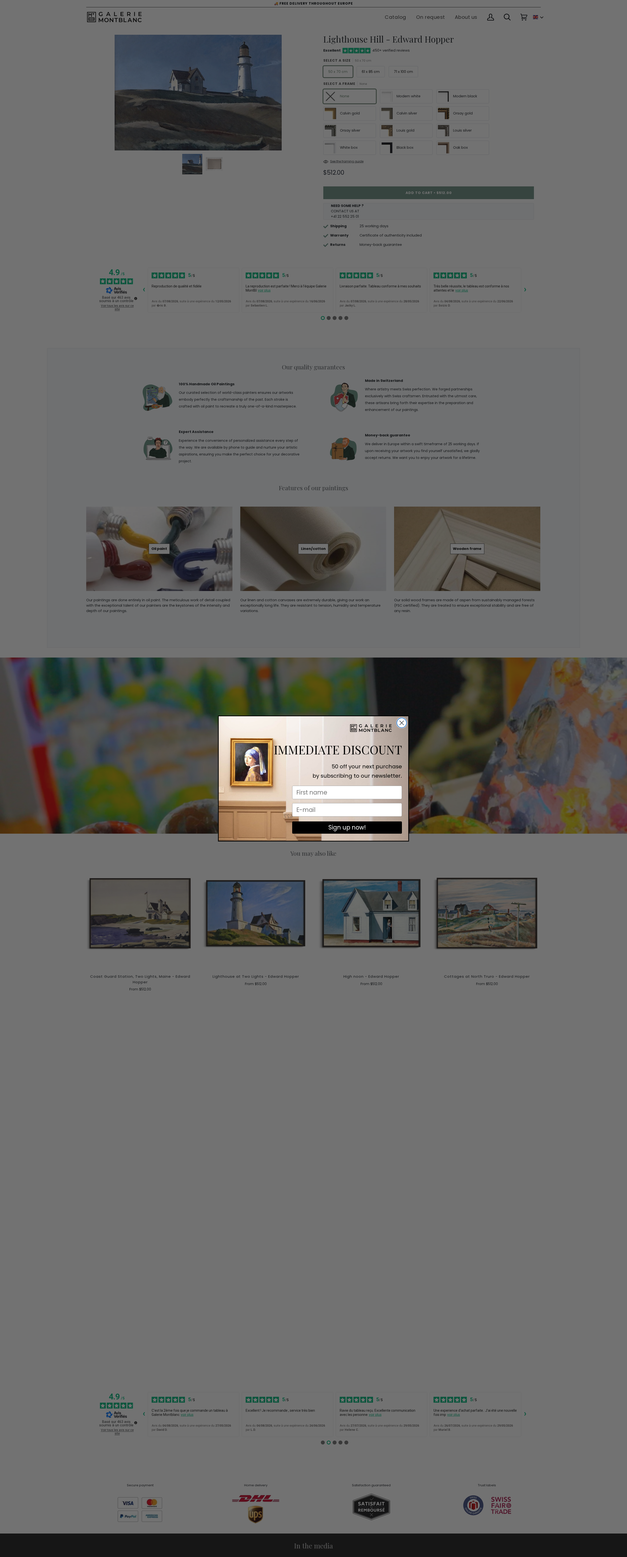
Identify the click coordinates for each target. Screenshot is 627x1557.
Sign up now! (347, 827)
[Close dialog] (402, 723)
